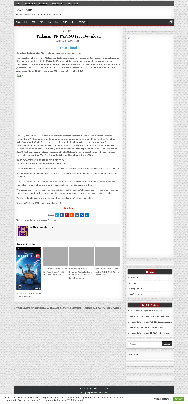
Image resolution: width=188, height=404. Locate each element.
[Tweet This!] (57, 215)
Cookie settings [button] (162, 399)
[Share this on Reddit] (72, 215)
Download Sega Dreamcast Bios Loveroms (148, 316)
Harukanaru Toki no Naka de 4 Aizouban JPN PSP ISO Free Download (55, 272)
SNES (65, 22)
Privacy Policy (58, 3)
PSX (33, 22)
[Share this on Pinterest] (67, 215)
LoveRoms (24, 9)
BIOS (18, 22)
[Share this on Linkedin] (87, 215)
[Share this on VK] (77, 215)
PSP (25, 22)
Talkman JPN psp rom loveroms (42, 220)
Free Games (133, 355)
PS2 (41, 22)
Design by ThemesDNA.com (94, 393)
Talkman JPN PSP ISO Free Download (68, 36)
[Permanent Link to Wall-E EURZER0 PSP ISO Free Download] (28, 268)
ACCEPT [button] (179, 399)
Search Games (73, 3)
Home (18, 3)
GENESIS (82, 22)
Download (68, 47)
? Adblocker (30, 3)
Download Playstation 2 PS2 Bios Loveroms (149, 333)
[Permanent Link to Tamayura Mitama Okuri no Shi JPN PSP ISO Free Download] (107, 256)
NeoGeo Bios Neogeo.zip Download (145, 311)
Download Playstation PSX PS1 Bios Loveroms (150, 322)
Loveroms (43, 3)
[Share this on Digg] (82, 215)
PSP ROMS (69, 31)
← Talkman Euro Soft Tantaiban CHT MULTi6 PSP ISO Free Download (47, 308)
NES (73, 22)
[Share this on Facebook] (62, 215)
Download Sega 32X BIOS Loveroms (145, 327)
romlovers (62, 41)
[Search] (171, 22)
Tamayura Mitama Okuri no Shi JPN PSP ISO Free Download (107, 272)
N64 (56, 22)
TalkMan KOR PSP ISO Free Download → (103, 308)
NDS (49, 22)
